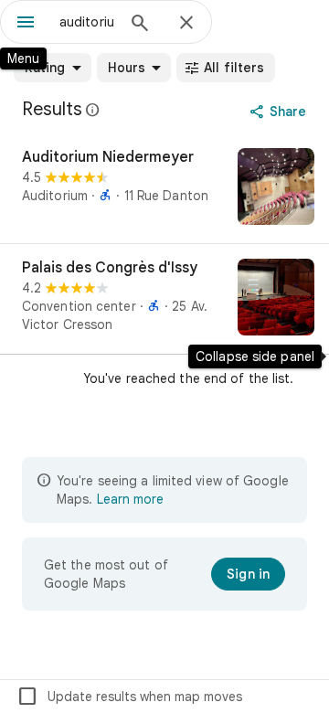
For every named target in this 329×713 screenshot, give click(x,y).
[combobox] (86, 22)
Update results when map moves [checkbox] (129, 697)
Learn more (130, 499)
